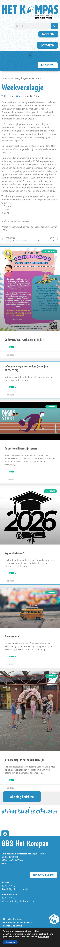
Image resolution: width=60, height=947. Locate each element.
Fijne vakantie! (12, 636)
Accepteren (10, 942)
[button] (30, 54)
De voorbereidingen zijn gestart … (23, 448)
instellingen (43, 936)
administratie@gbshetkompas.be (17, 901)
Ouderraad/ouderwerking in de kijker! (24, 339)
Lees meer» (10, 346)
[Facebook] (5, 834)
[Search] (54, 26)
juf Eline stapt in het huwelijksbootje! (24, 759)
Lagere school (31, 78)
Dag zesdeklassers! (14, 553)
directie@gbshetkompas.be (15, 889)
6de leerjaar (10, 78)
